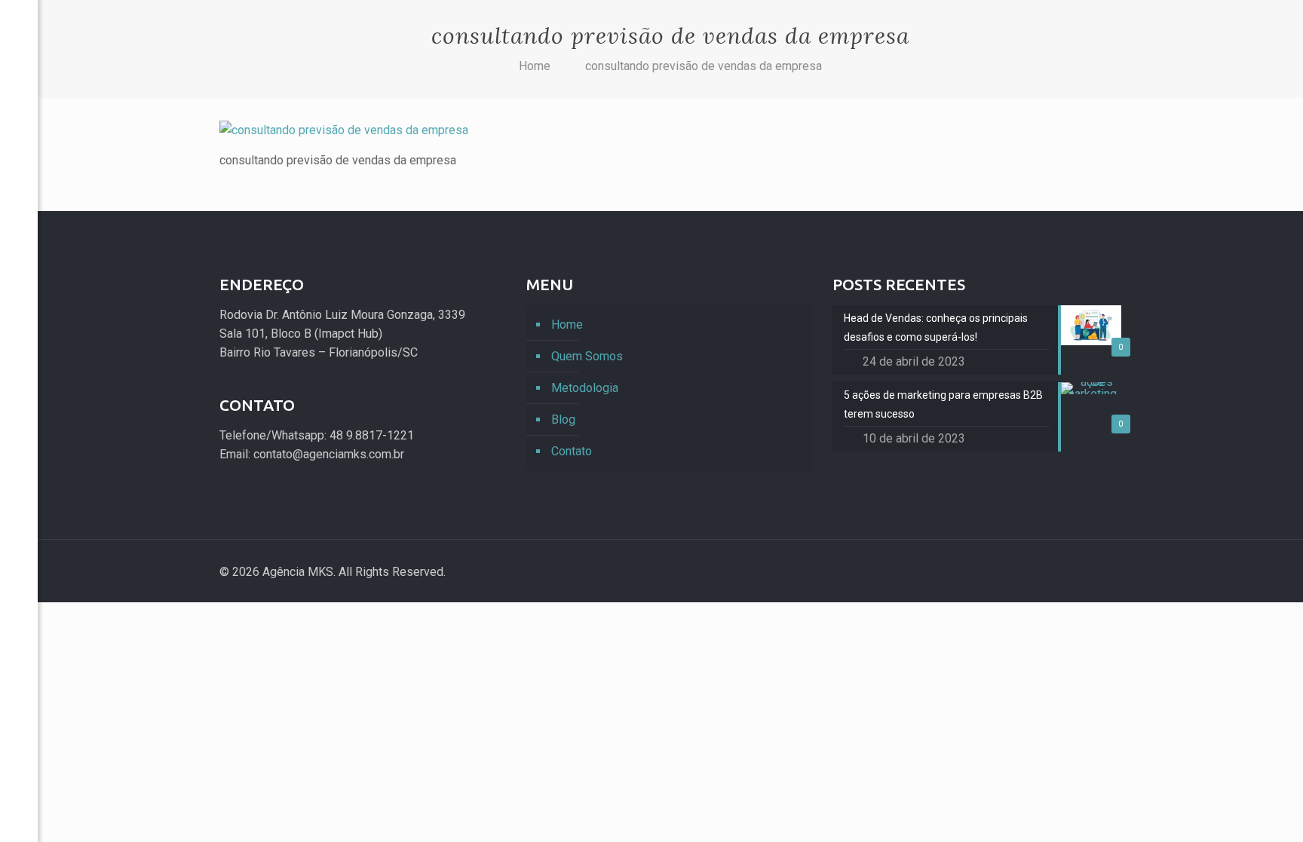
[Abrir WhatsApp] (1265, 804)
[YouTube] (19, 776)
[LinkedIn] (19, 798)
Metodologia (584, 388)
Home (534, 66)
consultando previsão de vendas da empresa (703, 66)
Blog (563, 419)
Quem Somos (587, 356)
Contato (571, 451)
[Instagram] (1067, 572)
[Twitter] (19, 753)
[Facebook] (19, 731)
